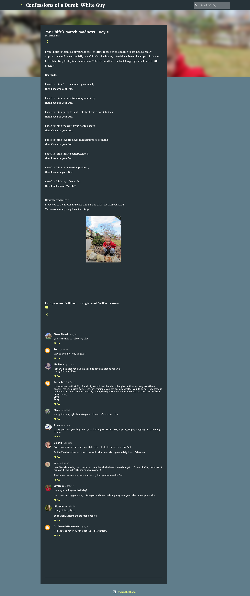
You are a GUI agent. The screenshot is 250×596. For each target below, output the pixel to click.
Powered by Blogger (126, 592)
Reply (57, 343)
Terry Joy (59, 382)
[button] (47, 42)
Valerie (58, 442)
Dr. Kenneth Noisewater (67, 526)
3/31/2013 (74, 334)
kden (56, 463)
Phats (57, 410)
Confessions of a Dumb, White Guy (65, 5)
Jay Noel (59, 486)
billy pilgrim (60, 506)
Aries (57, 425)
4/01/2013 (65, 425)
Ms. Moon (59, 364)
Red (56, 349)
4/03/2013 (86, 527)
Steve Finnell (61, 334)
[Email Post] (47, 308)
